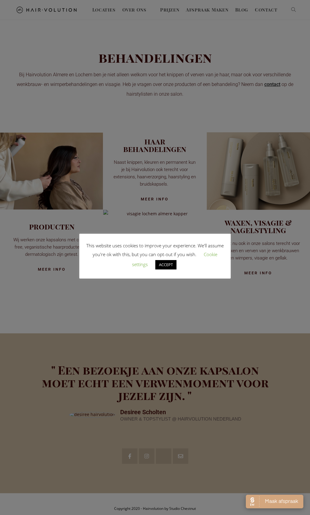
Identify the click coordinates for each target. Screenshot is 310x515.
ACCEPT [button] (166, 264)
